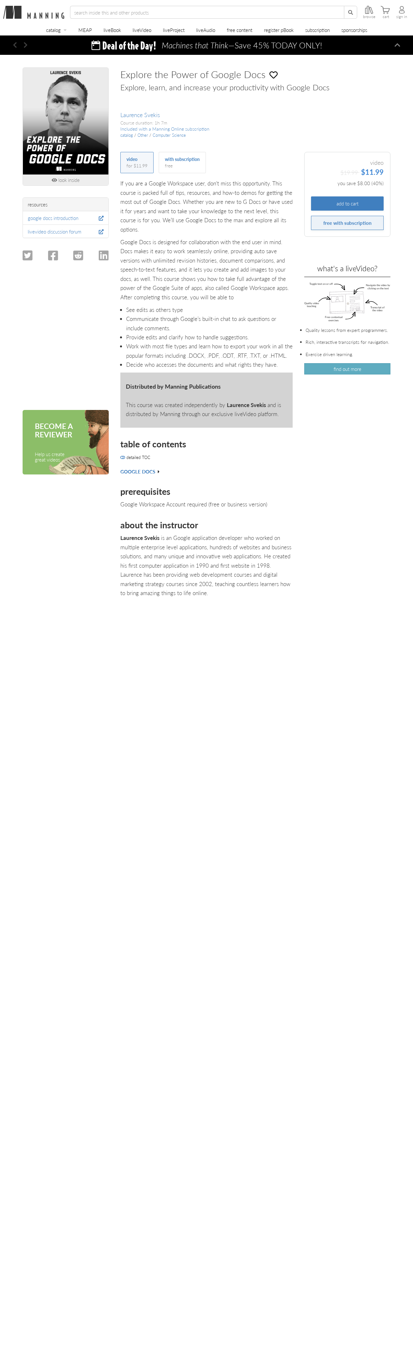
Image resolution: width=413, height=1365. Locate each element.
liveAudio (205, 29)
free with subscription (347, 222)
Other (142, 135)
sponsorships (354, 29)
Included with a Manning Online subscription (164, 129)
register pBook (279, 29)
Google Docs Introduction (53, 217)
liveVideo (142, 29)
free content (239, 29)
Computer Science (169, 135)
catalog (53, 29)
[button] (15, 45)
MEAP (85, 29)
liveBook (112, 29)
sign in (401, 17)
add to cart (347, 203)
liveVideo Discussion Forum (54, 231)
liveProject (174, 29)
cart (386, 17)
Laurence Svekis (140, 115)
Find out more (347, 368)
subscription (317, 29)
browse (369, 17)
